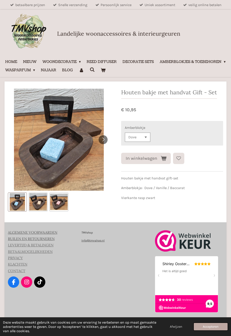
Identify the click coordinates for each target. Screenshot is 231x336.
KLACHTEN (17, 264)
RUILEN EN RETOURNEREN (31, 238)
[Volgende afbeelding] (103, 139)
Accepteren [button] (211, 327)
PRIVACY (15, 258)
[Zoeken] (92, 69)
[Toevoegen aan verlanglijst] (178, 158)
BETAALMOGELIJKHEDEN (30, 251)
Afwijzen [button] (176, 327)
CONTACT (16, 271)
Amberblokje (135, 127)
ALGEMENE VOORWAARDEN (32, 232)
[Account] (81, 70)
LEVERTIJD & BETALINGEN (30, 245)
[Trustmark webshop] (183, 250)
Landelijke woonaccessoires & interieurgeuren (118, 33)
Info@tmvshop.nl (93, 240)
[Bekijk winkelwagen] (103, 70)
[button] (17, 201)
